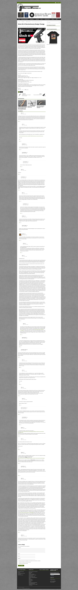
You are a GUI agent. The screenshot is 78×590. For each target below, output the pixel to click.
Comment (19, 547)
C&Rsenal (30, 573)
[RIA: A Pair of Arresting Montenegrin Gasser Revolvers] (41, 102)
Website (19, 558)
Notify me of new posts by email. (23, 563)
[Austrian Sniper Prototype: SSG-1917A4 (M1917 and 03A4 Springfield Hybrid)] (22, 103)
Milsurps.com (30, 579)
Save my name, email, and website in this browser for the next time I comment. (30, 560)
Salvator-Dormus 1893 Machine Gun (31, 107)
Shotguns (37, 19)
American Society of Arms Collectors (33, 571)
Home (19, 19)
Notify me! (52, 575)
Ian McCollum (25, 26)
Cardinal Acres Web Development (26, 588)
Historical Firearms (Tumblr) (21, 573)
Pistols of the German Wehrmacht (33, 582)
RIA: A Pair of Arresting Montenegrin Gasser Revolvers (40, 107)
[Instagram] (60, 2)
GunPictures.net (31, 575)
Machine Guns (47, 19)
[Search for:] (53, 22)
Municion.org (30, 580)
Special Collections (24, 19)
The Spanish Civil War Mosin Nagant (33, 584)
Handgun (23, 21)
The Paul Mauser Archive (32, 583)
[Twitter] (58, 2)
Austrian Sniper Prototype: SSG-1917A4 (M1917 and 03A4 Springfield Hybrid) (22, 108)
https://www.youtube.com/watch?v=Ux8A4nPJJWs (26, 512)
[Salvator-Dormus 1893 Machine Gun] (32, 103)
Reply (19, 121)
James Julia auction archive (32, 576)
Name (19, 553)
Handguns (31, 19)
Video (33, 26)
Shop (56, 19)
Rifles (41, 19)
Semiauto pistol (30, 26)
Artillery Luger (30, 572)
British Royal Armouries (21, 571)
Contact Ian (19, 2)
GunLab (19, 572)
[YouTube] (55, 2)
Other (53, 19)
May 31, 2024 (20, 26)
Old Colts (30, 581)
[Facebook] (57, 2)
